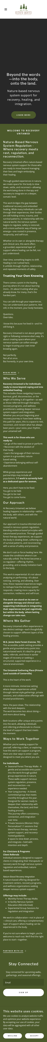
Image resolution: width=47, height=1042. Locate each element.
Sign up (23, 992)
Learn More (23, 115)
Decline (12, 1036)
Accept (34, 1036)
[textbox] (23, 982)
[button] (3, 9)
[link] (23, 9)
